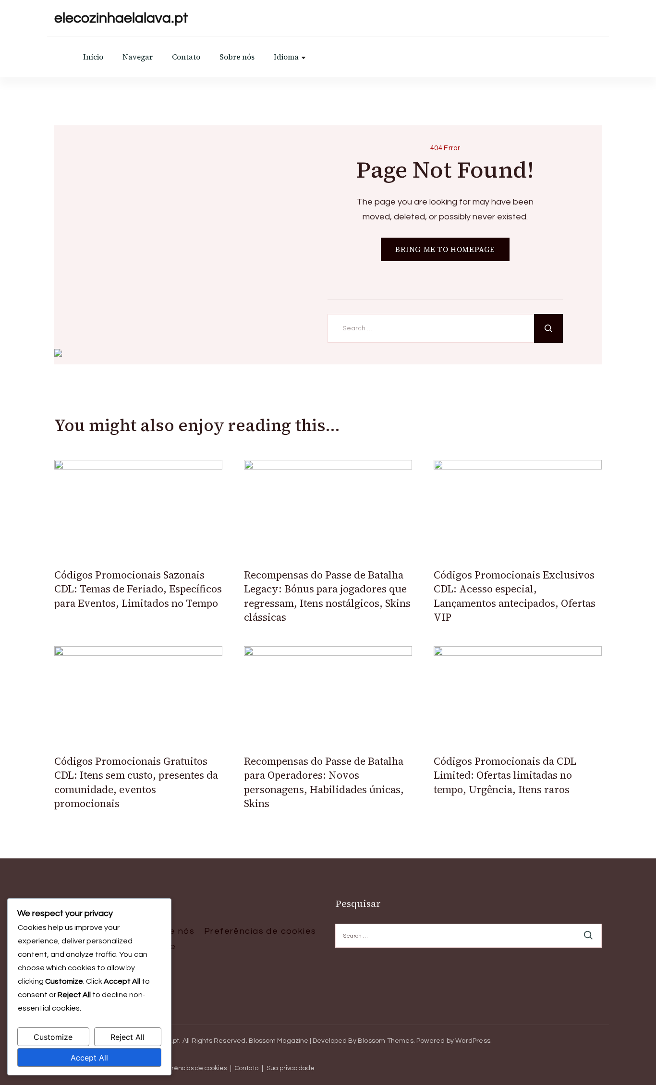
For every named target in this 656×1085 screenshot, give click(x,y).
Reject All (127, 1037)
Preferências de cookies (260, 931)
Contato (186, 56)
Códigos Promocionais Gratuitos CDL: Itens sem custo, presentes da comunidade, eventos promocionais (136, 782)
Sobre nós (237, 56)
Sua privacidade (291, 1068)
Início (93, 56)
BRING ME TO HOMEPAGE (445, 249)
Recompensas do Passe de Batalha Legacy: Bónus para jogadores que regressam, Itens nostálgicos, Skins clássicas (327, 596)
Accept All (89, 1057)
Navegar (137, 56)
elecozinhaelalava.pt (121, 18)
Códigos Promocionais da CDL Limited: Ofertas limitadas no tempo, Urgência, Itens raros (505, 775)
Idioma (286, 56)
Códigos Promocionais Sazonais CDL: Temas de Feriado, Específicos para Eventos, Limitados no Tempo (138, 589)
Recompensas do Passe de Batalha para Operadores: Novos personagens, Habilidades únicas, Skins (324, 782)
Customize (53, 1037)
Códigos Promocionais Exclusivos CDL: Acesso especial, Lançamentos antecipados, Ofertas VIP (514, 596)
